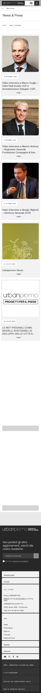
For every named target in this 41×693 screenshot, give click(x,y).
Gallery (6, 581)
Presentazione (9, 575)
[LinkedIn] (17, 656)
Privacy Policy (25, 681)
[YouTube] (5, 656)
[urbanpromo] (13, 3)
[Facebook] (13, 656)
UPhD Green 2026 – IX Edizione (15, 607)
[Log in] (36, 3)
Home (2, 8)
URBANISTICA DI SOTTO (13, 604)
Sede (6, 624)
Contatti (7, 634)
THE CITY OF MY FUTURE (14, 610)
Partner (6, 644)
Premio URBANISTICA (12, 595)
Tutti (4, 25)
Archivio (7, 651)
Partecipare (8, 628)
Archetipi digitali (17, 689)
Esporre (7, 631)
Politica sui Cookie (11, 681)
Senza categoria (15, 25)
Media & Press (9, 638)
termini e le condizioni (20, 561)
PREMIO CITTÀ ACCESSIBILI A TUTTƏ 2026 (18, 599)
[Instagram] (9, 656)
